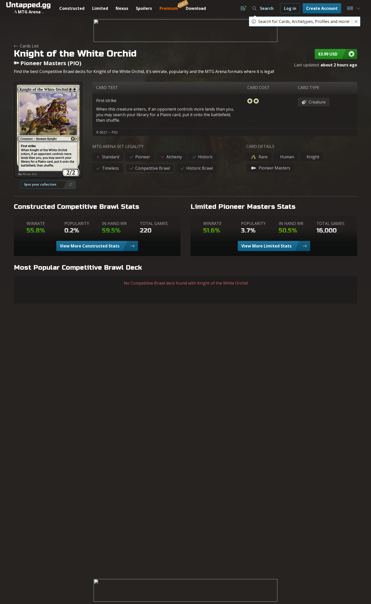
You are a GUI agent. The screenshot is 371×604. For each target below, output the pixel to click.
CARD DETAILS (260, 146)
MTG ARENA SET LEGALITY (118, 146)
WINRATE (35, 223)
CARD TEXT (107, 87)
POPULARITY (76, 223)
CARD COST (258, 87)
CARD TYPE (308, 87)
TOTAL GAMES (154, 223)
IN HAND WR (114, 223)
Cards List (29, 46)
